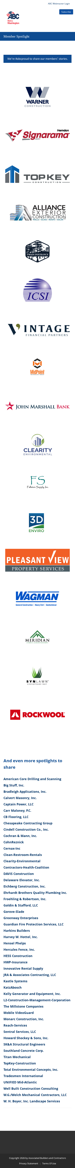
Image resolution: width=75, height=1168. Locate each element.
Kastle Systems (15, 981)
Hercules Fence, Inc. (19, 949)
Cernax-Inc (11, 848)
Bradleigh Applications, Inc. (24, 791)
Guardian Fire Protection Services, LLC (33, 924)
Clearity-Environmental (21, 861)
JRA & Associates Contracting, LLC (29, 975)
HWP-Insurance (15, 962)
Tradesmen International (23, 1076)
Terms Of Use (49, 1163)
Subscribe (66, 11)
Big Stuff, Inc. (13, 785)
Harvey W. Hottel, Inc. (20, 937)
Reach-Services (15, 1025)
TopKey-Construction (19, 1063)
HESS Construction (17, 956)
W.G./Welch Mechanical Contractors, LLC (35, 1095)
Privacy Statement (28, 1163)
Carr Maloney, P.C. (17, 810)
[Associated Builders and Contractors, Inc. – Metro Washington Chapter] (13, 13)
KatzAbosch (12, 987)
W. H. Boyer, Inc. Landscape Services (31, 1101)
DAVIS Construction (18, 874)
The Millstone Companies (23, 1006)
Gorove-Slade (13, 911)
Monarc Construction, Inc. (23, 1019)
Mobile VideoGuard (18, 1013)
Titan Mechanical (17, 1057)
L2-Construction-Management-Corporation (36, 1000)
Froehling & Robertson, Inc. (24, 899)
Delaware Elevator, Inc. (21, 880)
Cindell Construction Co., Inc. (26, 829)
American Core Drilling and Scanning (32, 779)
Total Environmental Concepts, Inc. (30, 1069)
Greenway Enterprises (20, 918)
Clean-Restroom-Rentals (22, 855)
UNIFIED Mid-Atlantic (20, 1082)
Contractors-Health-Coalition (26, 867)
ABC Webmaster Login (59, 3)
